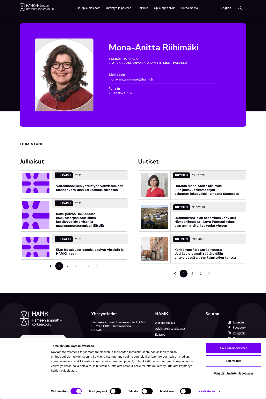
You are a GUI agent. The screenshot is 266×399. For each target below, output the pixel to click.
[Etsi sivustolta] (239, 8)
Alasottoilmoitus (165, 322)
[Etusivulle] (37, 7)
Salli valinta (233, 360)
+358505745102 (120, 93)
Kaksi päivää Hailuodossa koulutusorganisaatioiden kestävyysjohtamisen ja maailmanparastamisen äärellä (80, 220)
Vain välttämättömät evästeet (233, 373)
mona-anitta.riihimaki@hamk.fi (131, 79)
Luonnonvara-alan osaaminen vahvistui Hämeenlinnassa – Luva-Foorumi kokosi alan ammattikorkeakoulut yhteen (205, 222)
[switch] (115, 391)
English (226, 8)
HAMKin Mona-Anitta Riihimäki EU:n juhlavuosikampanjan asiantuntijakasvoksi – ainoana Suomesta (207, 190)
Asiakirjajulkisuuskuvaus (170, 328)
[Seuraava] (97, 266)
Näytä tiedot (206, 391)
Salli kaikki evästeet (233, 348)
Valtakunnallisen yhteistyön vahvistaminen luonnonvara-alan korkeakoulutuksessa (89, 188)
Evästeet (160, 334)
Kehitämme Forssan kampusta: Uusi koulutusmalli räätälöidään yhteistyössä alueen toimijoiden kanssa (205, 253)
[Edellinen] (51, 266)
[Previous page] (175, 273)
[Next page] (209, 273)
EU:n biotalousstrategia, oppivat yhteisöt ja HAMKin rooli (90, 252)
